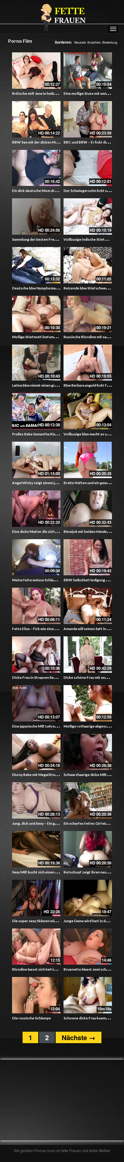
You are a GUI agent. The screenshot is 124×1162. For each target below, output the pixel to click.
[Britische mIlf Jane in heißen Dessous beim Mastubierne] (36, 70)
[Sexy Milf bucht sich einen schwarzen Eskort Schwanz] (36, 849)
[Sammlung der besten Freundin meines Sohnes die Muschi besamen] (36, 216)
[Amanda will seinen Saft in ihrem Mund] (88, 606)
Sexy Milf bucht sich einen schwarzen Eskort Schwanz (56, 872)
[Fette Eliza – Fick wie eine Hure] (36, 606)
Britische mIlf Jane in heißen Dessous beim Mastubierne (58, 93)
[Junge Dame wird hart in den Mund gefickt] (88, 898)
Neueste (80, 42)
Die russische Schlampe (31, 1018)
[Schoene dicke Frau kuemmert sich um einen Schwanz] (88, 995)
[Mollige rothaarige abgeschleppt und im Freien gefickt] (88, 703)
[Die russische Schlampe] (36, 995)
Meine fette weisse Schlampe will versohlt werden (53, 580)
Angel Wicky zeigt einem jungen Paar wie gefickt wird (56, 483)
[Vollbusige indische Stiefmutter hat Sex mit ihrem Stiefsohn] (88, 216)
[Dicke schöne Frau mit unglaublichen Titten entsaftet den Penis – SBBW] (88, 654)
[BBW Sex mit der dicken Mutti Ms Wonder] (36, 119)
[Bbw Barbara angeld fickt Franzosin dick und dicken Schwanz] (88, 363)
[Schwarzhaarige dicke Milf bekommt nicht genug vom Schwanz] (88, 752)
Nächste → (78, 1037)
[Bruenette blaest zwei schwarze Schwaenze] (88, 947)
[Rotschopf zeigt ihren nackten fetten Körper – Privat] (88, 849)
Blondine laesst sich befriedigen (38, 969)
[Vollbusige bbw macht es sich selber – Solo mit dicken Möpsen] (88, 411)
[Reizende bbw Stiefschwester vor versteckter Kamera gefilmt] (88, 265)
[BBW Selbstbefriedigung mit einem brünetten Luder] (88, 557)
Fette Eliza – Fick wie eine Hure (37, 628)
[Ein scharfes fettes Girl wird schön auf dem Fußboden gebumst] (88, 800)
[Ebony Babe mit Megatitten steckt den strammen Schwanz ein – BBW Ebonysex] (36, 752)
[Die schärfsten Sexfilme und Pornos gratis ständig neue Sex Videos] (62, 17)
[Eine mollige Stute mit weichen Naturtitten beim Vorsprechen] (88, 70)
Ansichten (94, 42)
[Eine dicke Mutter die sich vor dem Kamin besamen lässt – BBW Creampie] (36, 508)
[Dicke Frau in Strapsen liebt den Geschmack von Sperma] (36, 654)
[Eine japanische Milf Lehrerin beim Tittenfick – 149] (36, 703)
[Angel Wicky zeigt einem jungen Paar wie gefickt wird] (36, 460)
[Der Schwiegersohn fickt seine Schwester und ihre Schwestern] (88, 168)
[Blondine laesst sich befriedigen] (36, 947)
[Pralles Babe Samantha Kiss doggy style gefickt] (36, 411)
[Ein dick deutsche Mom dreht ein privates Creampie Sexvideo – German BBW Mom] (36, 168)
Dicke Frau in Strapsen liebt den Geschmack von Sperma (58, 677)
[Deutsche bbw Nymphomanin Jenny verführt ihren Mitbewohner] (36, 265)
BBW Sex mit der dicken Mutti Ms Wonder (47, 142)
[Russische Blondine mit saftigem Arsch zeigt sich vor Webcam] (88, 314)
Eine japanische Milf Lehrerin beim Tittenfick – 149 (53, 726)
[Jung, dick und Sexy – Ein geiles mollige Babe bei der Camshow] (36, 800)
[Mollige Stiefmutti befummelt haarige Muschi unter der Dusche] (36, 314)
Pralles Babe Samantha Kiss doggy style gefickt (50, 434)
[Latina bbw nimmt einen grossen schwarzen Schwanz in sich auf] (36, 363)
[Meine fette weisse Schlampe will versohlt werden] (36, 557)
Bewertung (109, 42)
